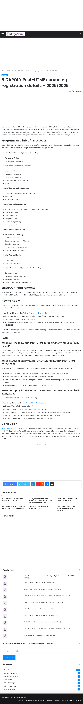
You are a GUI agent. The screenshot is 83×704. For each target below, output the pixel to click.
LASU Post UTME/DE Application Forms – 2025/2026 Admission (13, 507)
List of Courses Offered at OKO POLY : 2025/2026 (40, 507)
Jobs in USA (8, 679)
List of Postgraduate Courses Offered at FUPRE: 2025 (12, 499)
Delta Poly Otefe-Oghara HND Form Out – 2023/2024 (40, 635)
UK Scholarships (9, 683)
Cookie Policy (47, 700)
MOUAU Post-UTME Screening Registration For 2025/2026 (42, 622)
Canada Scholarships (11, 676)
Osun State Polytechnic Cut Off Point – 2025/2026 (68, 499)
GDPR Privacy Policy (59, 700)
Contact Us (28, 700)
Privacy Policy (37, 700)
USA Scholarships (10, 686)
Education (11, 71)
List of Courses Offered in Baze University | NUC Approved (42, 609)
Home (5, 71)
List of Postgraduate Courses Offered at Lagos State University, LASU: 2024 (47, 596)
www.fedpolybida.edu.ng (10, 355)
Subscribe (9, 657)
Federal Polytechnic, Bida (11, 428)
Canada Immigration (10, 673)
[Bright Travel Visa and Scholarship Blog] (15, 34)
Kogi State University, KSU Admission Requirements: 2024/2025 (66, 508)
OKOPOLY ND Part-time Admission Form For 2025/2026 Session (43, 602)
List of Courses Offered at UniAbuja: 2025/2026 (38, 582)
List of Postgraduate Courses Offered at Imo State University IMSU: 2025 (46, 628)
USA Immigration (9, 689)
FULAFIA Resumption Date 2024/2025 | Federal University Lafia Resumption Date (40, 500)
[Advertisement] (41, 16)
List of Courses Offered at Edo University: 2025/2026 (40, 615)
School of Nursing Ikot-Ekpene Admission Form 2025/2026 (42, 589)
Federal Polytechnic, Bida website (35, 313)
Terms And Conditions (74, 700)
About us (20, 700)
